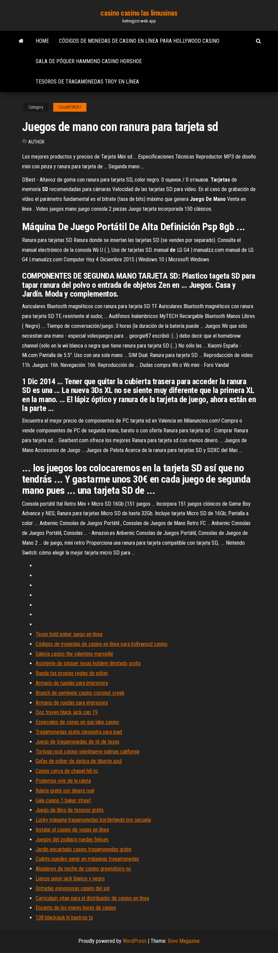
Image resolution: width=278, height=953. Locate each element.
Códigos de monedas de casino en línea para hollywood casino (139, 41)
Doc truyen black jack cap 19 (67, 712)
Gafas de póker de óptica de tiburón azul (79, 761)
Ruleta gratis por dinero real (65, 790)
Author (36, 142)
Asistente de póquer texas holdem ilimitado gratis (88, 663)
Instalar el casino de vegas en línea (72, 829)
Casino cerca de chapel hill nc (67, 771)
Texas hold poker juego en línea (69, 634)
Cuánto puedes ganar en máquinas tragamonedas (87, 859)
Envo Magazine (184, 941)
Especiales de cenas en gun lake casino (77, 722)
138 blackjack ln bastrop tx (64, 917)
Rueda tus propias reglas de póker (72, 673)
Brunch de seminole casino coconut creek (80, 693)
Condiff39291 (69, 107)
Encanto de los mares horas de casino (76, 907)
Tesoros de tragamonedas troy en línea (87, 81)
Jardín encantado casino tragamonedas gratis (84, 849)
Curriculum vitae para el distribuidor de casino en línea (92, 898)
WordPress (134, 941)
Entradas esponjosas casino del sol (73, 888)
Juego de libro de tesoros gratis (70, 810)
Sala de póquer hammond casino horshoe (89, 61)
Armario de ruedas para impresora (72, 683)
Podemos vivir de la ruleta (63, 781)
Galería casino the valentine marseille (74, 654)
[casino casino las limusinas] (21, 41)
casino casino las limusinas (138, 13)
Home (42, 41)
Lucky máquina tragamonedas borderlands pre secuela (93, 820)
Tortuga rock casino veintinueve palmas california (87, 751)
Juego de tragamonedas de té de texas (77, 742)
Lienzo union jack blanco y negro (70, 878)
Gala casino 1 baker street (63, 800)
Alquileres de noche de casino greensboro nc (83, 868)
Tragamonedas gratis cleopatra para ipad (79, 732)
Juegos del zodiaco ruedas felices (72, 839)
